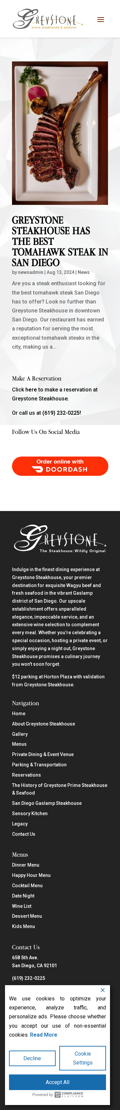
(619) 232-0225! (61, 413)
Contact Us (23, 834)
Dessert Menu (27, 916)
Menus (19, 744)
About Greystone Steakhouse (43, 723)
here (31, 389)
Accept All (57, 1082)
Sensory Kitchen (30, 813)
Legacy (20, 823)
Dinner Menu (25, 865)
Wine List (21, 906)
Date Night (23, 895)
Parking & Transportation (39, 764)
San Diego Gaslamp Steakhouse (47, 803)
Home (18, 713)
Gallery (20, 734)
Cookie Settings (83, 1058)
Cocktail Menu (27, 885)
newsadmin (30, 272)
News (84, 272)
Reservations (26, 775)
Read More (43, 1035)
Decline (32, 1058)
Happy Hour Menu (31, 875)
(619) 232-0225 (28, 978)
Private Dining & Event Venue (43, 754)
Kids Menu (23, 926)
